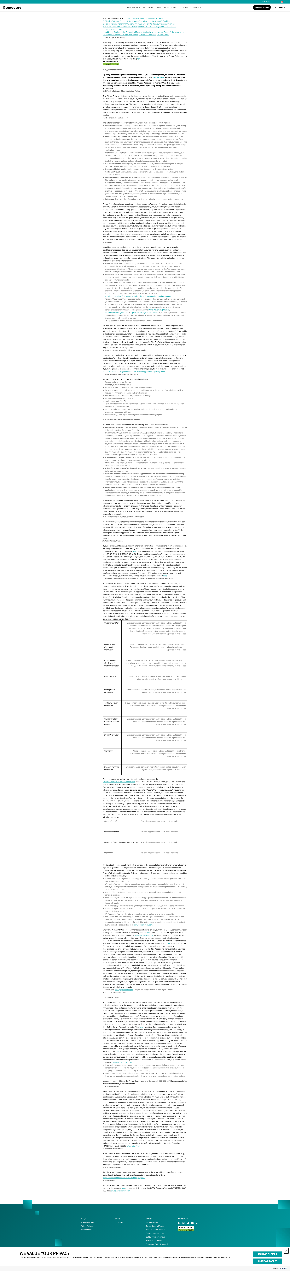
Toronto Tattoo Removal (155, 1230)
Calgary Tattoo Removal (155, 1237)
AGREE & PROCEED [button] (267, 1261)
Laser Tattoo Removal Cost (166, 7)
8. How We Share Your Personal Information (120, 27)
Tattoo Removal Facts (155, 1226)
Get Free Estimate (262, 7)
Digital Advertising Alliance (158, 310)
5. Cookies (165, 21)
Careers (117, 1219)
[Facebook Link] (179, 1225)
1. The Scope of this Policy (134, 18)
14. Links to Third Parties (128, 35)
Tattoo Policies (87, 1226)
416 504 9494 (266, 2)
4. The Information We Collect (149, 21)
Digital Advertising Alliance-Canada (144, 313)
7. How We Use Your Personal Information (160, 24)
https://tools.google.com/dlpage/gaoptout (157, 296)
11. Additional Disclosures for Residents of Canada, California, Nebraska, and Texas (135, 32)
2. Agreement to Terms (154, 18)
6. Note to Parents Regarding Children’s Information (123, 24)
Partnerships (86, 1230)
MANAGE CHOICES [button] (267, 1254)
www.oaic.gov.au (133, 1146)
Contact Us (118, 1222)
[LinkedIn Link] (196, 1225)
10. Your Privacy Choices (112, 29)
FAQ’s (83, 1219)
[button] (286, 1251)
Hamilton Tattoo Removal (156, 1240)
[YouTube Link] (192, 1225)
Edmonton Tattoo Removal (157, 1244)
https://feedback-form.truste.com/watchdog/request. (124, 1178)
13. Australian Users (111, 35)
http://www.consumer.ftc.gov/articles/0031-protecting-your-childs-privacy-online (134, 372)
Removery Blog (87, 1222)
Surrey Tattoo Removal (155, 1233)
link (169, 943)
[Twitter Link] (188, 1225)
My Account (280, 7)
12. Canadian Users (176, 32)
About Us (195, 7)
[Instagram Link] (183, 1225)
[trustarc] (283, 1268)
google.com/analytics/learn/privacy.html (121, 296)
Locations (184, 7)
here (139, 59)
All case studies (152, 1222)
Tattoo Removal (132, 7)
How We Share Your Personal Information (119, 782)
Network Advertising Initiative (116, 313)
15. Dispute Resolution (147, 35)
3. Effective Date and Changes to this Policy (120, 21)
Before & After (148, 7)
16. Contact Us (163, 35)
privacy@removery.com (143, 925)
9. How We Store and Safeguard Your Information (157, 27)
